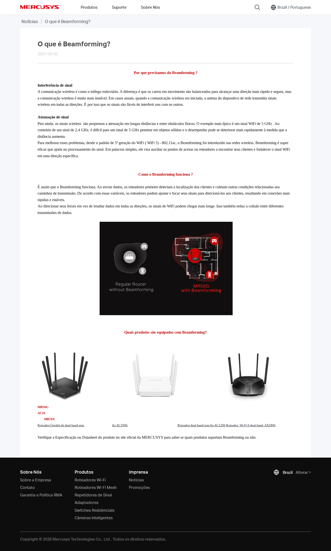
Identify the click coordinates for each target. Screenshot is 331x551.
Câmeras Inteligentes (94, 517)
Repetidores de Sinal (93, 495)
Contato (27, 487)
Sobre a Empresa (35, 479)
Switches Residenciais (94, 510)
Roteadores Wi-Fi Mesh (96, 487)
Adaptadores (86, 502)
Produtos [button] (89, 7)
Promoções (139, 487)
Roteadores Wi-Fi (90, 479)
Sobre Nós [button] (150, 7)
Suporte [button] (119, 7)
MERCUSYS (39, 7)
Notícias (30, 21)
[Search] (257, 7)
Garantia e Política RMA (41, 495)
